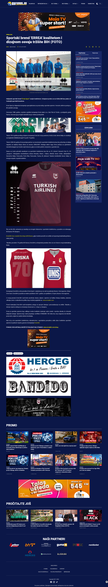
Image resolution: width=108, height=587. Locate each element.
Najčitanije (82, 53)
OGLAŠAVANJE (53, 568)
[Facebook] (51, 582)
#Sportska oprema (18, 353)
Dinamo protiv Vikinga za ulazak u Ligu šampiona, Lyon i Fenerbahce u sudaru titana (41, 447)
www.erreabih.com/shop (50, 327)
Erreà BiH (37, 323)
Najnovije (95, 53)
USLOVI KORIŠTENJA (43, 571)
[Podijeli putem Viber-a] (96, 47)
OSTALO (75, 3)
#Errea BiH (9, 353)
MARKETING (91, 3)
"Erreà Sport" (26, 99)
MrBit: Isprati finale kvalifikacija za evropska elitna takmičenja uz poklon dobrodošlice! (16, 447)
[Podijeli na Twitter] (89, 47)
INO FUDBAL (65, 3)
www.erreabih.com (48, 300)
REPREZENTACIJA (42, 3)
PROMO (83, 3)
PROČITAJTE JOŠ (18, 503)
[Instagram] (54, 582)
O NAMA (46, 568)
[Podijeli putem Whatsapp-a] (99, 47)
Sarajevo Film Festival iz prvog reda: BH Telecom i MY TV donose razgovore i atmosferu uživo (87, 150)
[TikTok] (57, 582)
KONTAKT (62, 568)
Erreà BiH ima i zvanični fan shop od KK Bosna (19, 236)
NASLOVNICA (54, 565)
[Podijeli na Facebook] (86, 47)
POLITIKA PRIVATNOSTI (55, 571)
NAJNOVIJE (32, 3)
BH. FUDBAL (54, 3)
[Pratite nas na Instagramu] (93, 47)
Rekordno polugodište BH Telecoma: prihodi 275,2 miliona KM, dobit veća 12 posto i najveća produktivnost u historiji (87, 197)
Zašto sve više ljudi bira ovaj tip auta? (65, 445)
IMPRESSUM (67, 571)
